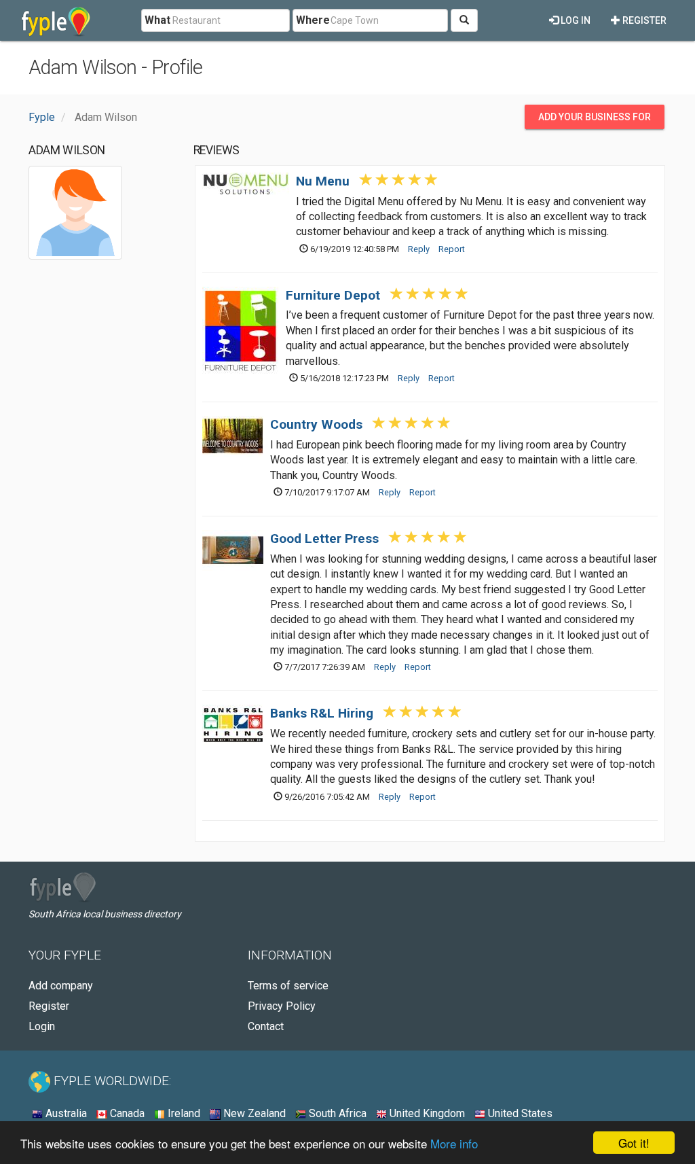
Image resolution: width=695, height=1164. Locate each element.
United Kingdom (426, 1113)
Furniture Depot (333, 295)
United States (518, 1113)
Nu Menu (323, 181)
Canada (126, 1113)
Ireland (182, 1113)
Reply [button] (419, 249)
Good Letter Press (324, 538)
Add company (61, 985)
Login (42, 1026)
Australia (65, 1113)
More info (454, 1143)
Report (451, 249)
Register (643, 20)
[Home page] (56, 20)
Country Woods (316, 424)
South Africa (336, 1113)
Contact (266, 1026)
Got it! (634, 1142)
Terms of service (288, 985)
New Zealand (253, 1113)
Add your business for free (594, 120)
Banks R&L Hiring (321, 713)
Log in (574, 20)
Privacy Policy (282, 1006)
